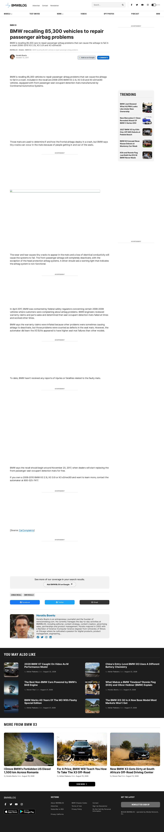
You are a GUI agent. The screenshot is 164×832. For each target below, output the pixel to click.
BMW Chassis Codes (79, 803)
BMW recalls (29, 595)
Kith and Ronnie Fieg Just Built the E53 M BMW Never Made (129, 155)
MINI (158, 14)
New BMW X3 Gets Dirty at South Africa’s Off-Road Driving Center (132, 770)
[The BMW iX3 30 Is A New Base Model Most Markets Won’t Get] (92, 700)
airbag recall (16, 595)
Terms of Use (77, 806)
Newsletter (54, 5)
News (59, 14)
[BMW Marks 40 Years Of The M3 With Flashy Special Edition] (11, 700)
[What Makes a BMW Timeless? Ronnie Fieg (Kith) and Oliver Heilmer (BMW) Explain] (92, 682)
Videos (84, 14)
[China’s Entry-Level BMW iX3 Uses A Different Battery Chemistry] (92, 664)
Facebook (26, 602)
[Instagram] (148, 5)
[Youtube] (142, 5)
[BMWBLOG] (23, 798)
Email (95, 602)
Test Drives (35, 14)
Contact (45, 5)
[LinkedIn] (50, 637)
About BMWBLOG (57, 803)
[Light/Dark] (153, 5)
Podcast (135, 14)
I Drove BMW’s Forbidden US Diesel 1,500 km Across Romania (27, 770)
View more (80, 784)
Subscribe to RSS (57, 809)
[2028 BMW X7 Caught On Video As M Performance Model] (11, 664)
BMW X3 (13, 25)
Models (7, 14)
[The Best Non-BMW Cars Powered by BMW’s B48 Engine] (11, 682)
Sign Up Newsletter (100, 806)
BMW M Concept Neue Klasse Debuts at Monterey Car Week (130, 143)
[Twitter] (137, 5)
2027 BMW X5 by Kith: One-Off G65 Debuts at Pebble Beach (130, 132)
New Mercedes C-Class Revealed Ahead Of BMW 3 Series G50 (130, 120)
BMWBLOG (14, 50)
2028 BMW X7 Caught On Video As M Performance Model (46, 665)
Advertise (36, 5)
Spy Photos (109, 14)
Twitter (61, 602)
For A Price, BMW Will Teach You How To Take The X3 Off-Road (82, 770)
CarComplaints (26, 530)
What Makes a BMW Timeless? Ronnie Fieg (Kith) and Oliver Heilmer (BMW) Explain (131, 683)
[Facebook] (131, 5)
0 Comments (103, 58)
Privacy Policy (77, 809)
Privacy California (57, 814)
